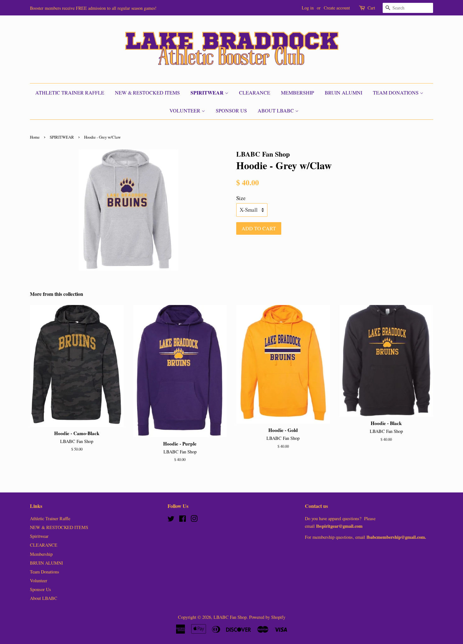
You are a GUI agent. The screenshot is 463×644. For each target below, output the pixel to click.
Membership (297, 92)
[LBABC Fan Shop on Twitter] (171, 520)
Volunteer (185, 110)
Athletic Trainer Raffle (69, 92)
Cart (371, 8)
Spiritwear (208, 92)
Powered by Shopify (267, 617)
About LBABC (276, 110)
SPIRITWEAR (62, 137)
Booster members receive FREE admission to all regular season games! (93, 8)
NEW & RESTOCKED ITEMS (147, 92)
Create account (337, 8)
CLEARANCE (254, 92)
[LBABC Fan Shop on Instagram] (194, 520)
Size (241, 198)
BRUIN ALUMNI (343, 92)
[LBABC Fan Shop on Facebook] (182, 520)
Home (35, 137)
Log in (308, 8)
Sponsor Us (231, 110)
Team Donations (396, 92)
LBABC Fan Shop (230, 617)
